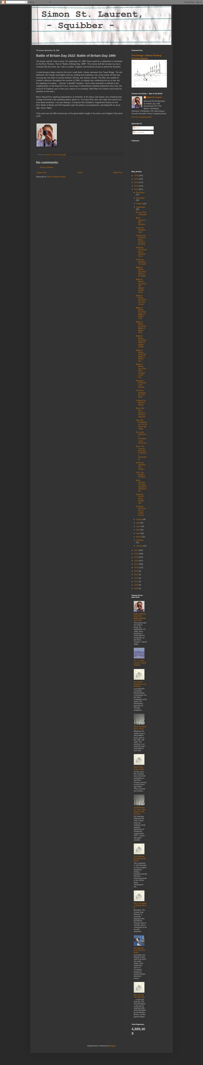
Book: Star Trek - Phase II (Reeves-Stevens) (141, 412)
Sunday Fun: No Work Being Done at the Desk (141, 240)
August (139, 519)
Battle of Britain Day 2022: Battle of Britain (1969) (141, 341)
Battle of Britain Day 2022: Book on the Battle (141, 271)
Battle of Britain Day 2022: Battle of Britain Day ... (141, 355)
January (139, 546)
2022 (136, 189)
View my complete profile (142, 117)
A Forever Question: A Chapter (141, 262)
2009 (136, 588)
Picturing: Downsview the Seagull (141, 384)
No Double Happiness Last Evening (140, 684)
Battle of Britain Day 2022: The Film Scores (141, 300)
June (138, 526)
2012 (136, 578)
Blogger (112, 1046)
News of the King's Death (139, 768)
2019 (136, 557)
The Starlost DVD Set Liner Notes (139, 950)
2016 (136, 568)
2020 (136, 554)
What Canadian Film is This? (140, 728)
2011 (136, 581)
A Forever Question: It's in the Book (141, 393)
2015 (136, 571)
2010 (136, 585)
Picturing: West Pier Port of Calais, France (141, 510)
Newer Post (41, 173)
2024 (136, 182)
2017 (136, 564)
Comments (139, 132)
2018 (136, 561)
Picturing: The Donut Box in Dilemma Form (141, 252)
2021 (136, 550)
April (138, 533)
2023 (136, 186)
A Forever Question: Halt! (141, 230)
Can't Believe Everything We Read (139, 858)
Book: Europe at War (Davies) (141, 221)
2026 (136, 176)
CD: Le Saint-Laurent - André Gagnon (140, 663)
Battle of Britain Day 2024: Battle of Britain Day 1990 (140, 617)
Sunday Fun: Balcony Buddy (141, 402)
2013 (136, 574)
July (138, 523)
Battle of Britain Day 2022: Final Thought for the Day (141, 370)
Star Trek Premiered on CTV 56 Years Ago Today (141, 424)
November (140, 198)
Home (79, 173)
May (138, 530)
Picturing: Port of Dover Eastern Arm (140, 498)
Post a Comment (46, 167)
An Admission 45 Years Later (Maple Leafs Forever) (139, 811)
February (140, 540)
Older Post (117, 173)
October (139, 204)
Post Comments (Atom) (56, 177)
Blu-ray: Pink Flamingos (141, 213)
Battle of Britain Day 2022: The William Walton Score (141, 285)
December (140, 192)
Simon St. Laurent (154, 97)
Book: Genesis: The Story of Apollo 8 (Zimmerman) (141, 485)
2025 (136, 179)
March (139, 537)
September (140, 207)
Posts (137, 128)
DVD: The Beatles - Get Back (140, 475)
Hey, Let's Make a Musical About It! (140, 905)
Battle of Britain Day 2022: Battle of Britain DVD (141, 313)
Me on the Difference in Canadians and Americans (141, 437)
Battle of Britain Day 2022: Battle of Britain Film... (141, 327)
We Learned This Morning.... (140, 996)
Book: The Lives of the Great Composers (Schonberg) (141, 452)
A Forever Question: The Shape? (141, 466)
